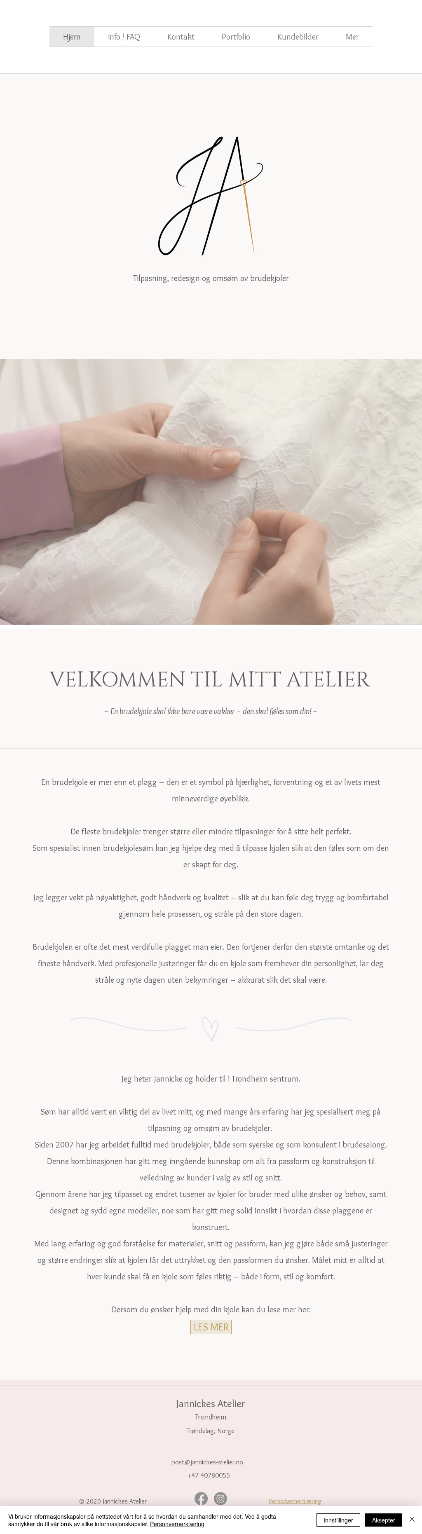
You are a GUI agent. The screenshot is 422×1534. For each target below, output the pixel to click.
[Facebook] (201, 1498)
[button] (352, 37)
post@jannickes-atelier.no (207, 1462)
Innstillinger (338, 1520)
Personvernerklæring (177, 1524)
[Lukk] (412, 1520)
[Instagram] (220, 1498)
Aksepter (383, 1520)
